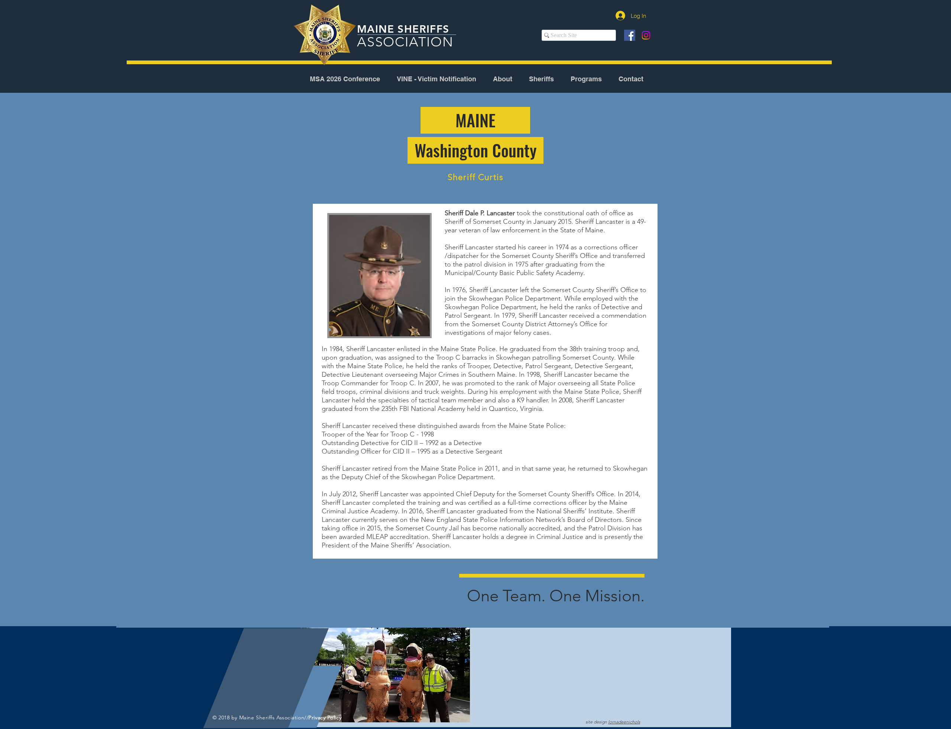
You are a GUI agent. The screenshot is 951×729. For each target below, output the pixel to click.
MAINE (377, 29)
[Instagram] (646, 35)
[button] (502, 79)
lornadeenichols (624, 722)
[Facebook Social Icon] (629, 35)
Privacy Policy (324, 717)
